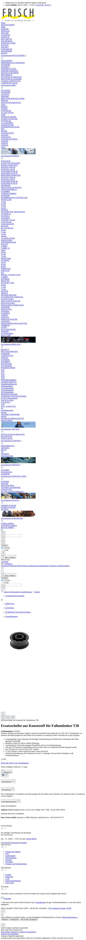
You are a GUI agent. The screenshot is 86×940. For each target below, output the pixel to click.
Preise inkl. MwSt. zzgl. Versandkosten (15, 763)
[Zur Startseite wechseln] (18, 21)
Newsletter (9, 862)
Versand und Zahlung (13, 852)
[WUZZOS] (18, 516)
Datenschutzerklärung (13, 881)
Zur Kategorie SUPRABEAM (12, 518)
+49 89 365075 (31, 839)
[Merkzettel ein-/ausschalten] (5, 775)
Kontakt (8, 875)
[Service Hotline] (43, 914)
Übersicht (4, 566)
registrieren (8, 564)
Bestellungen (44, 566)
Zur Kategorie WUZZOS (10, 500)
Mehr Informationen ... (70, 917)
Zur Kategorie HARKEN (10, 156)
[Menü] (3, 533)
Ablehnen (5, 919)
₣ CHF (6, 550)
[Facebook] (5, 843)
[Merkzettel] (2, 569)
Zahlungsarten (34, 566)
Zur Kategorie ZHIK (8, 85)
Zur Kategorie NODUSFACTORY (13, 476)
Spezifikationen (7, 782)
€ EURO (6, 548)
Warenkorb (7, 772)
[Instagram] (14, 843)
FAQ (7, 854)
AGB (7, 879)
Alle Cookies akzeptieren (29, 919)
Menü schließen (9, 557)
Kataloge (8, 860)
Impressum (9, 877)
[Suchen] (3, 539)
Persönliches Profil (15, 566)
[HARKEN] (18, 342)
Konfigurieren (14, 919)
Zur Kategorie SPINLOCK (11, 344)
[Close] (3, 714)
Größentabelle (10, 856)
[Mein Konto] (3, 553)
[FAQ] (2, 530)
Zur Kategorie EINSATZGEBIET (13, 55)
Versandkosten (40, 902)
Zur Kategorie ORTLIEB (10, 429)
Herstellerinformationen (9, 802)
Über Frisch (9, 883)
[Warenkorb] (2, 572)
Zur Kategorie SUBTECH (10, 465)
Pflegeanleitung (10, 858)
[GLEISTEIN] (18, 463)
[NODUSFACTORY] (18, 498)
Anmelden (4, 562)
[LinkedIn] (22, 843)
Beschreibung (6, 790)
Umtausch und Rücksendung (59, 566)
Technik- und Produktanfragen (16, 864)
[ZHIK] (18, 154)
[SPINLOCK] (18, 427)
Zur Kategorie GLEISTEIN (11, 441)
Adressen (25, 566)
